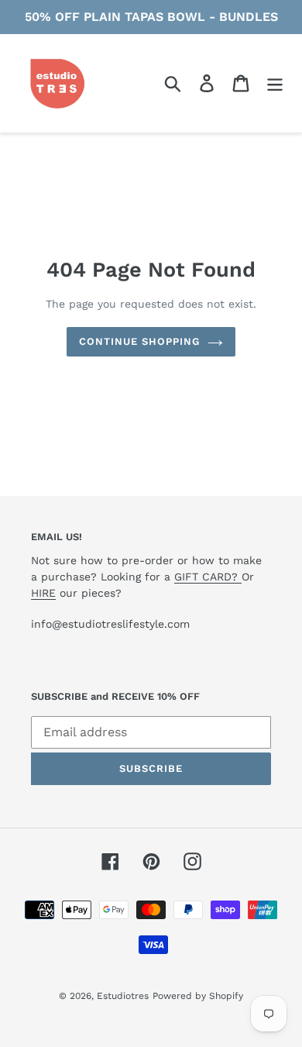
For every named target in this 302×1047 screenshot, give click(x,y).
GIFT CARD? (208, 576)
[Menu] (275, 84)
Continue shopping (140, 341)
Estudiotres (123, 995)
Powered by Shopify (198, 995)
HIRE (43, 593)
